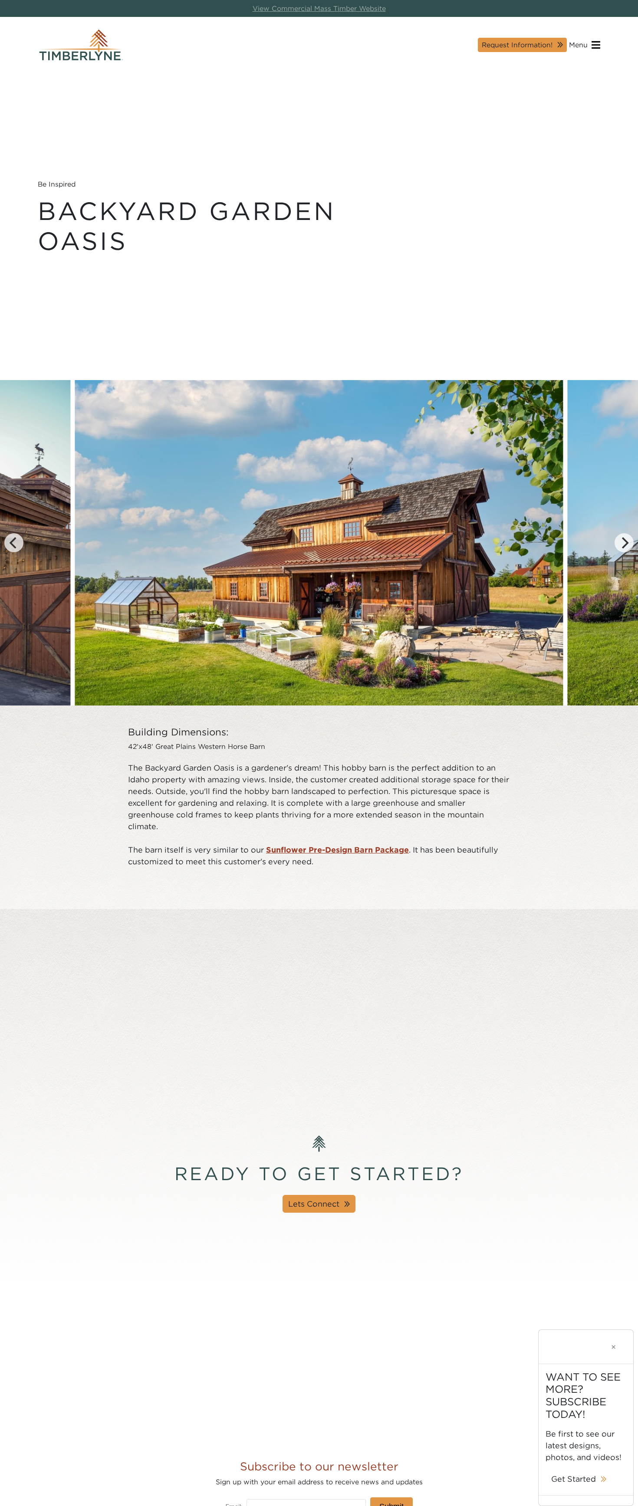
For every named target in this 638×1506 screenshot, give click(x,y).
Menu (579, 44)
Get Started (573, 1478)
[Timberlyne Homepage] (81, 45)
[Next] (624, 542)
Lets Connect (313, 1203)
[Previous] (13, 542)
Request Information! (517, 44)
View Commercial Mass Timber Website (319, 8)
